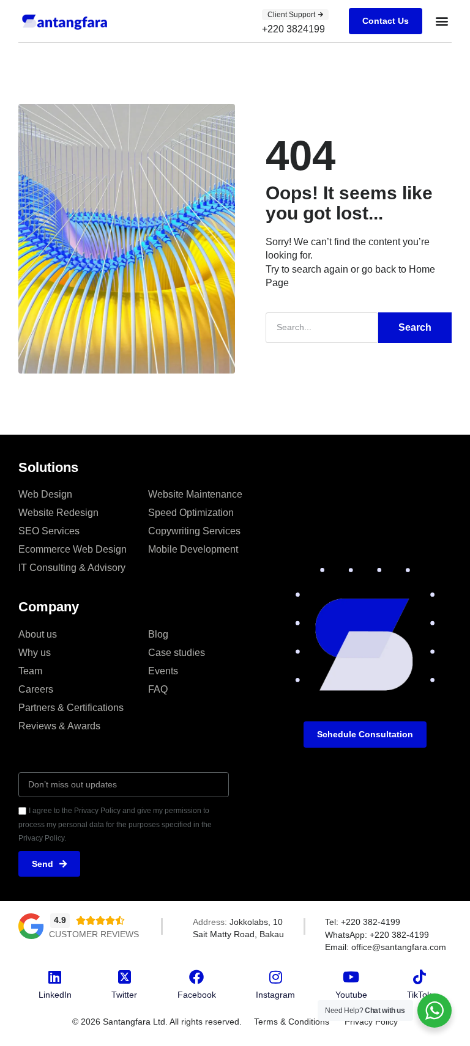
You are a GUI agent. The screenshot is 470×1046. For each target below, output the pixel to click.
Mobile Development (193, 549)
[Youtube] (351, 977)
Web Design (45, 494)
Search (414, 327)
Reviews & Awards (59, 726)
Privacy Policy (371, 1021)
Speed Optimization (191, 512)
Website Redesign (58, 512)
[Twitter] (124, 977)
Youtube (351, 995)
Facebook (196, 995)
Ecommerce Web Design (72, 549)
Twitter (124, 995)
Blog (158, 634)
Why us (34, 652)
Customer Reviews (94, 934)
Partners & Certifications (71, 707)
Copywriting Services (194, 531)
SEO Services (49, 531)
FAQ (158, 689)
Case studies (176, 652)
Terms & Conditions (291, 1021)
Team (30, 671)
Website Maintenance (195, 494)
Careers (35, 689)
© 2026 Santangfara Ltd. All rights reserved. (157, 1021)
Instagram (275, 995)
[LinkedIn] (55, 977)
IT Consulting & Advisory (71, 567)
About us (37, 634)
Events (163, 671)
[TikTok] (419, 977)
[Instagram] (275, 977)
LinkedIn (55, 995)
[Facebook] (196, 977)
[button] (441, 21)
